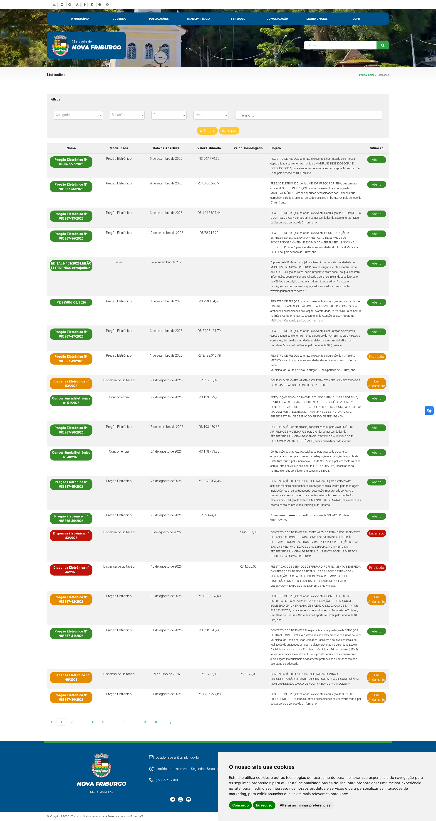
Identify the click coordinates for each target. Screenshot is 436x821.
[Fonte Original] (77, 4)
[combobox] (78, 115)
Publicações (159, 18)
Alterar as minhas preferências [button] (305, 805)
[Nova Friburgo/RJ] (60, 45)
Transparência (198, 18)
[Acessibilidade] (54, 4)
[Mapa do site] (84, 4)
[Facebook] (173, 799)
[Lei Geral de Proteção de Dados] (92, 4)
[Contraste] (107, 4)
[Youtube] (188, 799)
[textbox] (76, 115)
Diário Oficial (316, 18)
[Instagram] (181, 799)
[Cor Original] (100, 4)
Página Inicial (366, 75)
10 (156, 722)
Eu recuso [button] (264, 805)
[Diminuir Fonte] (70, 4)
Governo (119, 18)
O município (80, 18)
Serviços (238, 18)
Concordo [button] (240, 805)
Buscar (208, 131)
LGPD (356, 18)
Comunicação (277, 18)
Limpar (230, 131)
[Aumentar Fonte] (62, 4)
